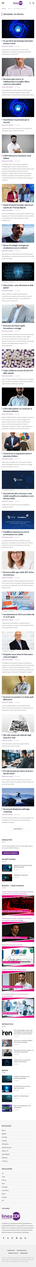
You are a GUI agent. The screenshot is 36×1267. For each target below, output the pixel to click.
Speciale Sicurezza (6, 1147)
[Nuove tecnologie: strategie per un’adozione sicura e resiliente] (18, 233)
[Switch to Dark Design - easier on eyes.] (30, 3)
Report (3, 1193)
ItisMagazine (5, 1144)
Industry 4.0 (5, 1151)
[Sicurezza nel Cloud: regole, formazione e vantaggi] (18, 314)
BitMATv (4, 1134)
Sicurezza (4, 1197)
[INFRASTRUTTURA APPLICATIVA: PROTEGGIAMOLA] (7, 868)
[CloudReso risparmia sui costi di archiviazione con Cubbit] (18, 520)
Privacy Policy (13, 1253)
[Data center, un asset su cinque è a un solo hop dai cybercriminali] (7, 1052)
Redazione (4, 1157)
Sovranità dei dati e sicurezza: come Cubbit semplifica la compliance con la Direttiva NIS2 (18, 496)
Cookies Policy (22, 1250)
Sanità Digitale (6, 1154)
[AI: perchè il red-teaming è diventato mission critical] (18, 29)
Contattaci (4, 1161)
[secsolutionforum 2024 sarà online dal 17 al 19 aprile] (18, 601)
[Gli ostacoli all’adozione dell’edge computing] (18, 797)
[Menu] (3, 3)
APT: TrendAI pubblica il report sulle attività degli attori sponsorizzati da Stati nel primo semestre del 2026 (23, 1032)
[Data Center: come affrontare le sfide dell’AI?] (18, 271)
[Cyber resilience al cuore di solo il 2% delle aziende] (18, 358)
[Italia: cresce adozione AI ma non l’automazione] (7, 1108)
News (3, 1183)
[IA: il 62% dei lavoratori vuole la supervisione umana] (7, 1088)
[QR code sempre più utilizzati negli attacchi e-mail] (18, 723)
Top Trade (4, 1137)
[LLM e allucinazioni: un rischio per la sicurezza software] (18, 397)
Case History (5, 1190)
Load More (17, 829)
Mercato (4, 1180)
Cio (3, 1173)
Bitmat (3, 1130)
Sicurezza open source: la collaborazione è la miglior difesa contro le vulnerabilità (16, 81)
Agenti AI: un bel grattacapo (21, 1096)
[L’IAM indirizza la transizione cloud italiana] (18, 144)
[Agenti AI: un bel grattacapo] (7, 1098)
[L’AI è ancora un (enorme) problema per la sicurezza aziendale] (7, 1043)
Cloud (3, 1177)
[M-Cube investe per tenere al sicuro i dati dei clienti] (18, 759)
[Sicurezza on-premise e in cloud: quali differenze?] (18, 685)
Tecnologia (4, 1187)
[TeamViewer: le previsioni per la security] (18, 108)
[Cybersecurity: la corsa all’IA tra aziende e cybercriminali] (7, 1062)
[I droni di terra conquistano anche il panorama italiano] (18, 441)
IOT (3, 1200)
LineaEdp (4, 1140)
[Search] (33, 3)
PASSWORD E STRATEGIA (21, 875)
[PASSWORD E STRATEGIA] (7, 877)
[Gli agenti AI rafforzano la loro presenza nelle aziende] (7, 1079)
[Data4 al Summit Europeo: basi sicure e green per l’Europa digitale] (18, 193)
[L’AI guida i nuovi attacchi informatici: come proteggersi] (18, 640)
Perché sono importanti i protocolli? (12, 945)
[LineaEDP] (18, 3)
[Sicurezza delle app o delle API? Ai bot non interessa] (18, 560)
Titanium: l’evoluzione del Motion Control (14, 969)
